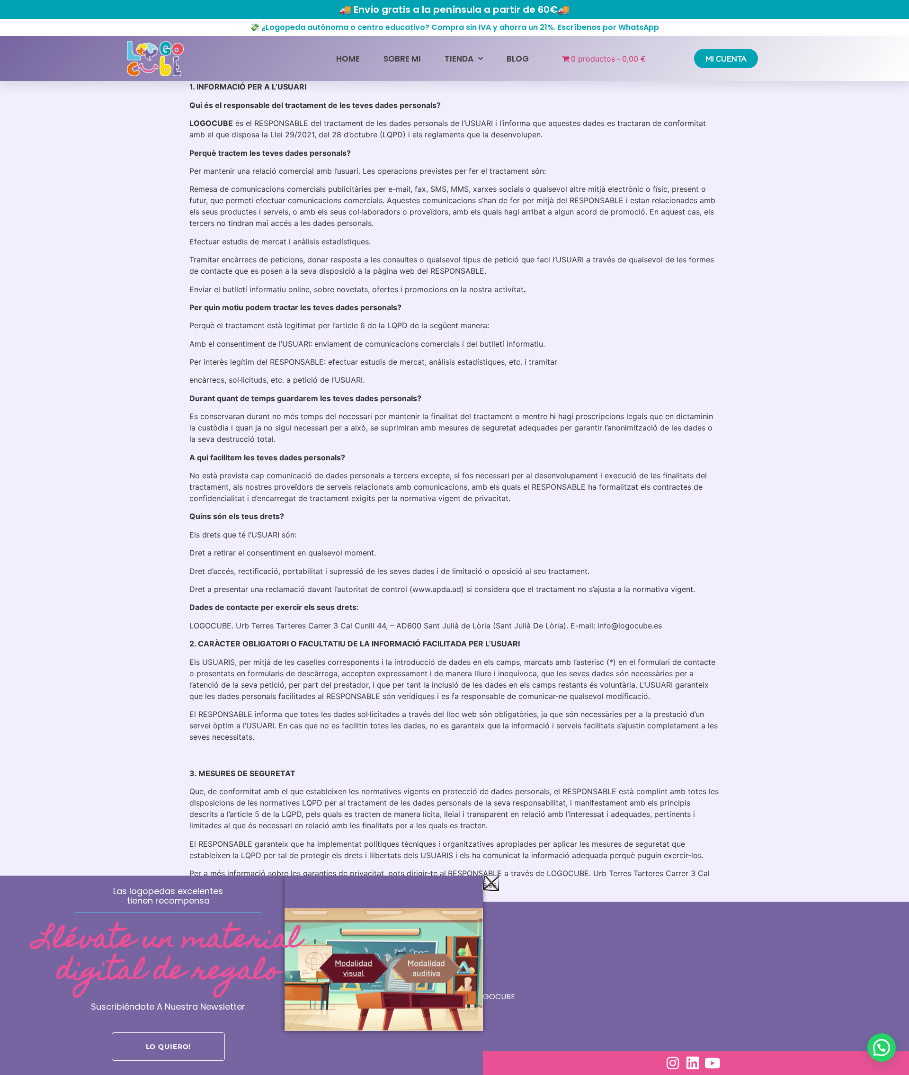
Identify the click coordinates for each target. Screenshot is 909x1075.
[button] (881, 1047)
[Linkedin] (693, 1063)
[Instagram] (673, 1063)
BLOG (518, 58)
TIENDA (459, 58)
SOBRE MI (402, 58)
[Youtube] (712, 1063)
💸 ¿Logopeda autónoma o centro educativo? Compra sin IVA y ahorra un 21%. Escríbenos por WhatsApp (454, 27)
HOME (348, 58)
